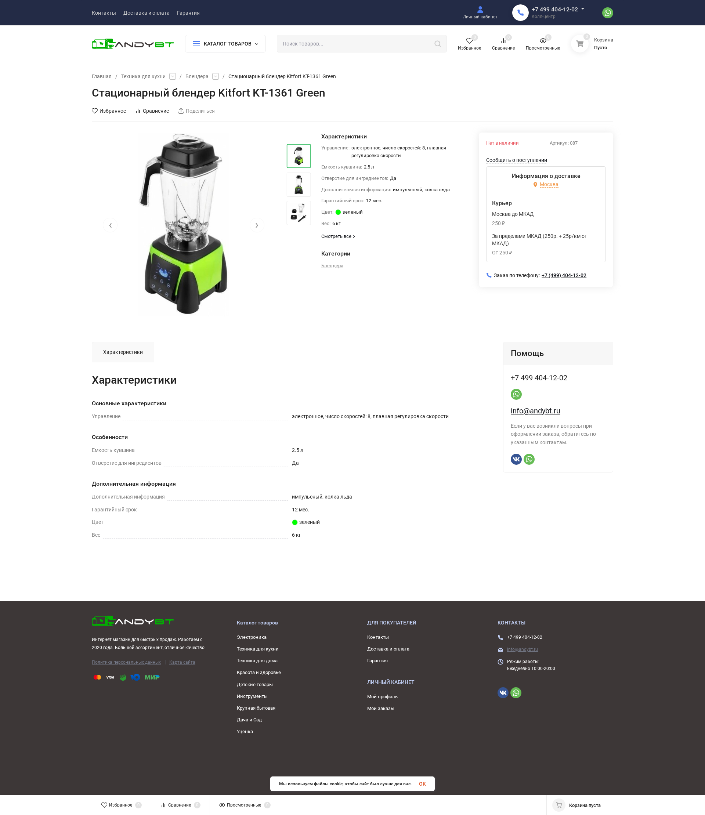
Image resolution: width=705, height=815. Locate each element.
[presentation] (110, 225)
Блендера (197, 76)
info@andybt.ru (535, 410)
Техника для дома (257, 660)
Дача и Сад (249, 719)
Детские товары (255, 684)
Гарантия (377, 660)
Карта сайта (182, 662)
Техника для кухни (143, 76)
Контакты (378, 637)
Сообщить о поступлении (516, 160)
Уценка (245, 731)
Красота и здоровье (259, 672)
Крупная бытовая (256, 708)
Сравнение (156, 111)
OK (422, 784)
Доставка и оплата (388, 649)
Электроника (252, 637)
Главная (102, 76)
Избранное (113, 111)
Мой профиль (382, 696)
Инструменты (252, 696)
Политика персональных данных (126, 662)
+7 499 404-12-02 (555, 9)
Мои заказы (380, 708)
